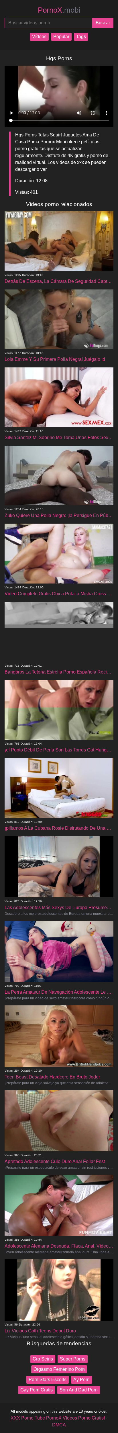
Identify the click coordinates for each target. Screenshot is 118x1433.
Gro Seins (43, 1358)
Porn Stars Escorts (47, 1379)
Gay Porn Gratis (36, 1389)
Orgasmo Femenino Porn (59, 1369)
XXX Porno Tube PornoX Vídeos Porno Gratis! (58, 1418)
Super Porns (72, 1358)
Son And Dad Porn (79, 1389)
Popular (61, 36)
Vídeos (39, 36)
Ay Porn (81, 1379)
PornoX (59, 10)
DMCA (59, 1424)
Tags (81, 36)
